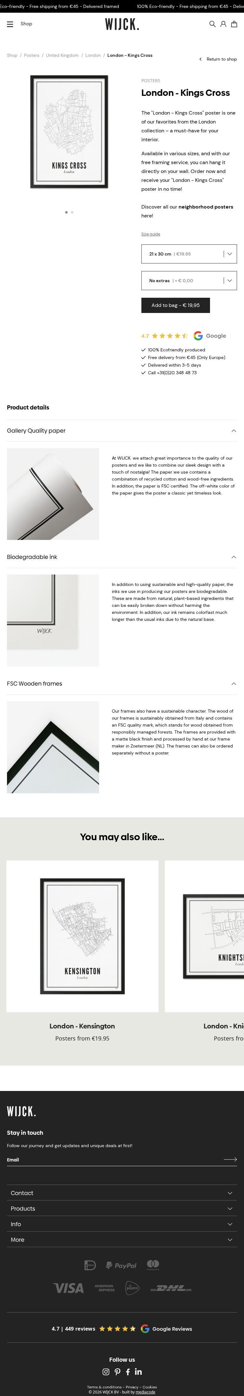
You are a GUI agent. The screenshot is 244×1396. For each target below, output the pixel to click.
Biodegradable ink (32, 557)
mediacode (145, 1392)
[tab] (66, 212)
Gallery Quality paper (36, 431)
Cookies (150, 1387)
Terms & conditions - (106, 1387)
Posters (31, 55)
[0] (234, 24)
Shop (26, 24)
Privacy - (133, 1387)
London (93, 55)
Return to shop (222, 59)
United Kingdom (62, 55)
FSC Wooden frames (34, 684)
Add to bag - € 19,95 (176, 305)
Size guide (150, 234)
